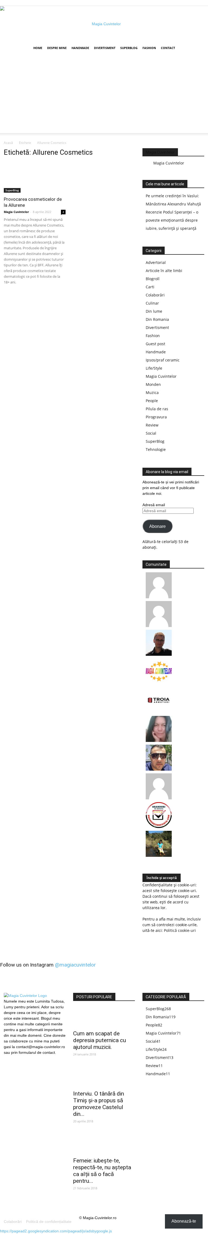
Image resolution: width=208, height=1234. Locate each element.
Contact (168, 48)
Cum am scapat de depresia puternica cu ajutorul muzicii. (99, 1040)
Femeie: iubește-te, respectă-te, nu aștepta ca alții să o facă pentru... (102, 1170)
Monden (153, 384)
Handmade (80, 48)
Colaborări (155, 295)
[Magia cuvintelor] (104, 23)
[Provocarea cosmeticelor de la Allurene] (35, 177)
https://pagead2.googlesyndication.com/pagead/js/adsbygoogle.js (56, 1231)
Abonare (157, 526)
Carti (150, 286)
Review (152, 425)
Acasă (8, 142)
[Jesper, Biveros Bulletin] (159, 654)
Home (37, 48)
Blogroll (153, 278)
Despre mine (57, 48)
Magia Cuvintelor (16, 212)
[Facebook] (8, 1059)
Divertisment (104, 48)
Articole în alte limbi (164, 270)
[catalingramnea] (159, 769)
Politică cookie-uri (180, 930)
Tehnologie (156, 449)
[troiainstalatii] (159, 711)
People (152, 400)
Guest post (155, 343)
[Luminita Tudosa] (159, 596)
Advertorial (156, 262)
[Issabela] (159, 740)
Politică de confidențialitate (49, 1221)
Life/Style (154, 368)
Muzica (152, 392)
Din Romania (157, 319)
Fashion (149, 48)
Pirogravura (156, 416)
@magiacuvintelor (75, 965)
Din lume (154, 311)
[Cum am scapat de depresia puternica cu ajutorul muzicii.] (104, 1017)
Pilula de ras (157, 408)
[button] (197, 48)
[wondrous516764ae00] (159, 797)
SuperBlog (129, 48)
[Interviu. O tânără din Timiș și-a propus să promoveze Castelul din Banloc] (104, 1077)
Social (151, 433)
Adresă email (153, 505)
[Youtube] (26, 1059)
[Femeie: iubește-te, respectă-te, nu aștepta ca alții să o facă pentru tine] (104, 1144)
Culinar (152, 303)
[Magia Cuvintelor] (159, 683)
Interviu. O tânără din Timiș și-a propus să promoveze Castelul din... (98, 1103)
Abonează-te (183, 1221)
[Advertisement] (104, 95)
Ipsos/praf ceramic (163, 360)
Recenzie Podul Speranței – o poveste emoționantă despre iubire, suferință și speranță (172, 220)
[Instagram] (17, 1058)
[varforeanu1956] (159, 625)
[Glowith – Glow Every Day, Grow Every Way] (159, 855)
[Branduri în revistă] (159, 826)
